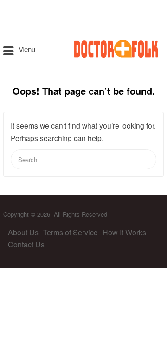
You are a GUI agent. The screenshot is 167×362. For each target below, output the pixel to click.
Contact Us (26, 244)
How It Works (124, 232)
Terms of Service (70, 232)
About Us (23, 232)
